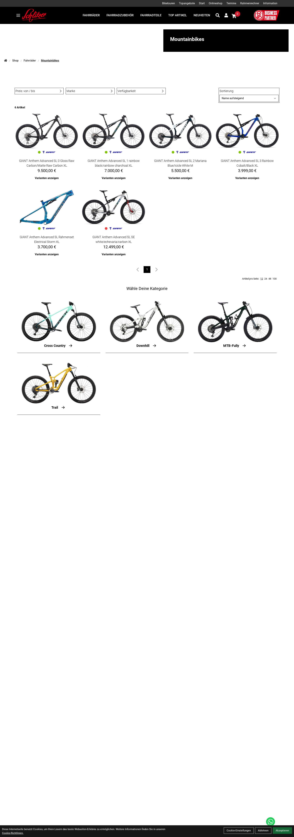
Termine (231, 3)
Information (270, 3)
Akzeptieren (282, 830)
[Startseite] (5, 61)
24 (265, 278)
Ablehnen (263, 830)
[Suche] (218, 15)
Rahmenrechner (249, 3)
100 (275, 278)
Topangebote (187, 3)
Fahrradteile (150, 15)
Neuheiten (202, 15)
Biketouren (168, 3)
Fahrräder (91, 15)
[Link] (18, 15)
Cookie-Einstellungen (239, 830)
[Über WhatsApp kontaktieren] (270, 821)
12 (261, 278)
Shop (15, 60)
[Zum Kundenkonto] (226, 15)
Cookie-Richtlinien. (12, 833)
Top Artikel (177, 15)
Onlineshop (215, 3)
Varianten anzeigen (47, 178)
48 (269, 278)
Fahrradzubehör (120, 15)
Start (202, 3)
